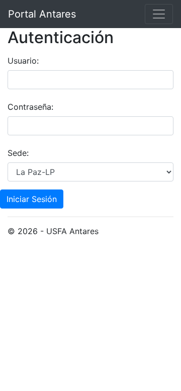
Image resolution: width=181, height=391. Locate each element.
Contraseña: (30, 107)
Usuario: (23, 61)
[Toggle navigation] (159, 14)
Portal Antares (42, 14)
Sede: (18, 153)
